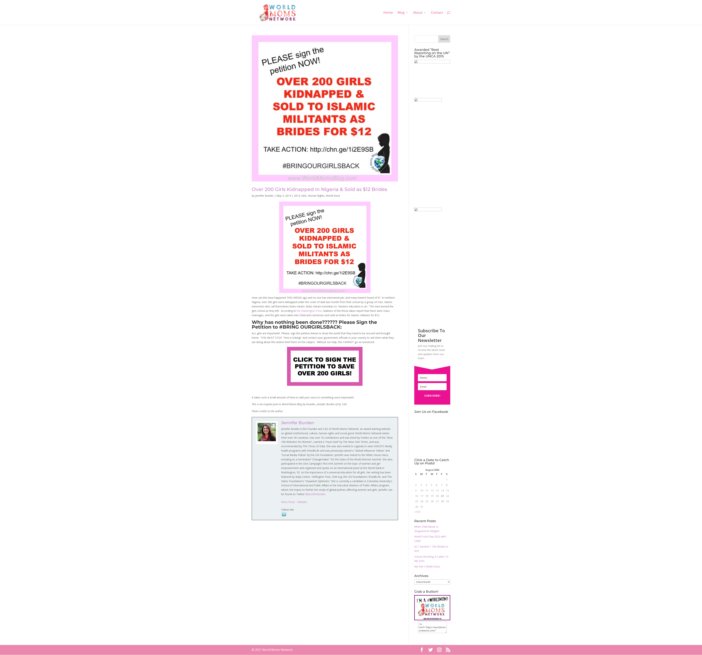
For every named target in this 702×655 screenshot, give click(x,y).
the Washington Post (309, 311)
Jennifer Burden (264, 195)
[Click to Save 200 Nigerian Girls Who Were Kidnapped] (325, 366)
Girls (303, 195)
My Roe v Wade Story (427, 566)
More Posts (288, 502)
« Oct (417, 511)
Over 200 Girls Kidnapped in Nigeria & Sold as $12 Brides (319, 189)
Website (302, 502)
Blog (401, 13)
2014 (297, 195)
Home (388, 13)
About (417, 13)
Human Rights (316, 195)
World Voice (333, 195)
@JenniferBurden (315, 494)
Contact (437, 13)
